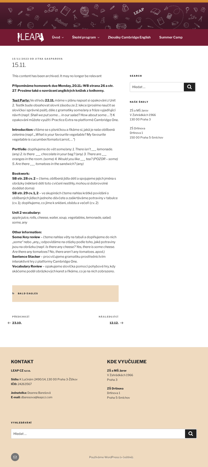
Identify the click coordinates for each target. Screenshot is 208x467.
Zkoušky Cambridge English (129, 37)
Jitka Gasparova (49, 58)
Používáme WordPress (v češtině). (111, 457)
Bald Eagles (28, 293)
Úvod (56, 37)
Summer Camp (171, 37)
